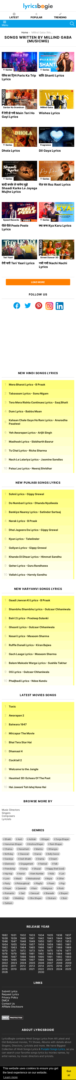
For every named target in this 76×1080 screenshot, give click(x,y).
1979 (14, 953)
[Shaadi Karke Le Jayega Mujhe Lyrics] (19, 171)
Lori (62, 873)
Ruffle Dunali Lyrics (30, 645)
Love (7, 878)
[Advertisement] (38, 341)
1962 (5, 947)
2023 (50, 968)
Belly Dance (53, 854)
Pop (63, 883)
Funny (24, 869)
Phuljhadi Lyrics (28, 681)
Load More (38, 282)
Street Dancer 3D (49, 257)
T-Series (7, 69)
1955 (14, 944)
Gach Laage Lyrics (33, 654)
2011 (13, 965)
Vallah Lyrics (28, 574)
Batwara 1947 (18, 724)
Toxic (12, 706)
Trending (60, 17)
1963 (14, 947)
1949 (32, 941)
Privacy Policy (10, 997)
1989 (32, 956)
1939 (14, 938)
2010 (5, 965)
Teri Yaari (8, 257)
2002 (5, 962)
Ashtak (32, 839)
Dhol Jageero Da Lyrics (33, 530)
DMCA (5, 1000)
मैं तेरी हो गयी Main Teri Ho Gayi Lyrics (18, 114)
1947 (14, 941)
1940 (23, 938)
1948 (23, 941)
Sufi (6, 898)
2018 (5, 968)
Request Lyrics (10, 994)
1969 (68, 947)
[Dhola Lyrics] (19, 137)
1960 (59, 944)
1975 (50, 950)
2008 (59, 962)
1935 (50, 935)
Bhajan (45, 839)
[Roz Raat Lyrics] (56, 171)
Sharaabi (49, 893)
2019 (14, 968)
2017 (68, 965)
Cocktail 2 (15, 760)
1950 (41, 941)
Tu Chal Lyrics (28, 450)
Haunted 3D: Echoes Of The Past (29, 778)
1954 (5, 944)
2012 (23, 965)
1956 (23, 944)
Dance (38, 854)
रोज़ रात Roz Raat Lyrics (55, 184)
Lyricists (6, 819)
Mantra (39, 849)
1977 (68, 950)
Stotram (52, 898)
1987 (14, 956)
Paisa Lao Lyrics (30, 468)
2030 (41, 971)
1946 (5, 941)
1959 (50, 944)
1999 (50, 959)
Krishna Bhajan (35, 844)
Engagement (27, 864)
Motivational (34, 878)
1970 (5, 950)
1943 (50, 938)
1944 (59, 938)
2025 (68, 968)
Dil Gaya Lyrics (50, 150)
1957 (32, 944)
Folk (55, 864)
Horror (22, 873)
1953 (68, 941)
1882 (5, 935)
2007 (50, 962)
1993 (68, 956)
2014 (41, 965)
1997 (32, 959)
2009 (68, 962)
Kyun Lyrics (24, 539)
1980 (23, 953)
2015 (50, 965)
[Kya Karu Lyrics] (56, 212)
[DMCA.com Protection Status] (12, 1018)
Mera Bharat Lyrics (27, 384)
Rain (34, 888)
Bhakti (8, 839)
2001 (68, 959)
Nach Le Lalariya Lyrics (36, 459)
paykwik (50, 915)
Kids (52, 873)
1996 (23, 959)
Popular (36, 17)
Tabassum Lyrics (28, 393)
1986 (5, 956)
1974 (41, 950)
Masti (18, 878)
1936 (59, 935)
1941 (32, 938)
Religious (47, 888)
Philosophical (22, 883)
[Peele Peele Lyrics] (19, 212)
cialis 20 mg (7, 915)
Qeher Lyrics (28, 565)
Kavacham (24, 849)
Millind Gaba (46, 107)
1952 (59, 941)
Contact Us (8, 1003)
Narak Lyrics (23, 521)
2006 (41, 962)
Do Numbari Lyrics (33, 503)
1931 (13, 935)
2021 (32, 968)
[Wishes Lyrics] (56, 99)
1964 (23, 947)
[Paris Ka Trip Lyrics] (19, 62)
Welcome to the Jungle (23, 769)
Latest (14, 17)
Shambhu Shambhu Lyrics (40, 609)
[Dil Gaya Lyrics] (56, 137)
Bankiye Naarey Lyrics (35, 512)
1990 (41, 956)
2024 (59, 968)
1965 (32, 947)
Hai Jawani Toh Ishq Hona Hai (27, 787)
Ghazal (37, 869)
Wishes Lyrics (49, 113)
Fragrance (45, 145)
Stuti (64, 898)
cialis (17, 915)
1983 (50, 953)
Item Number (37, 873)
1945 (68, 938)
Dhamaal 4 (16, 751)
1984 (59, 953)
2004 (23, 962)
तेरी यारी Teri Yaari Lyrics (18, 263)
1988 (23, 956)
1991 (50, 956)
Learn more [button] (10, 1077)
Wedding (19, 898)
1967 (50, 947)
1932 (23, 935)
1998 (41, 959)
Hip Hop (8, 873)
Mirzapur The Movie (21, 733)
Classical (24, 854)
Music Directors (11, 809)
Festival (43, 864)
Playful (39, 883)
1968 (59, 947)
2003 (14, 962)
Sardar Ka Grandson (13, 107)
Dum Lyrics (25, 411)
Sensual (35, 893)
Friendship (10, 869)
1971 (13, 950)
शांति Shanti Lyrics (51, 75)
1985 (68, 953)
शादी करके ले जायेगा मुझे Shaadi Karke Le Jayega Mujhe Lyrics (19, 188)
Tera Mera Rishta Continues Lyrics (38, 402)
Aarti (20, 839)
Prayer (8, 888)
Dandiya (9, 859)
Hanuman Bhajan (13, 844)
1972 (23, 950)
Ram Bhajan (56, 844)
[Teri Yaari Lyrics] (19, 249)
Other (61, 878)
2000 (59, 959)
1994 (5, 959)
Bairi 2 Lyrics (28, 618)
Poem (51, 883)
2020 (23, 968)
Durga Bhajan (62, 839)
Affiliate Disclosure (12, 1006)
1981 (32, 953)
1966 (41, 947)
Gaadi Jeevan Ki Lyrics (29, 600)
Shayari (64, 893)
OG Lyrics (29, 672)
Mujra (49, 878)
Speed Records (11, 220)
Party (7, 883)
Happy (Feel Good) (55, 869)
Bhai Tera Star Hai (20, 742)
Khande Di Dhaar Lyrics (35, 556)
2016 (59, 965)
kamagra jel (62, 915)
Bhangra (53, 849)
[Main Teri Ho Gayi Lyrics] (19, 99)
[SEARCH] (72, 23)
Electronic (9, 864)
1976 (59, 950)
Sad (23, 893)
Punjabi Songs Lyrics (53, 1049)
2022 (41, 968)
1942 (41, 938)
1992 (59, 956)
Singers (6, 812)
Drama (41, 859)
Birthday (9, 854)
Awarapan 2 (16, 715)
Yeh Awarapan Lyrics (30, 432)
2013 (32, 965)
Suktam (8, 903)
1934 (41, 935)
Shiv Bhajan (36, 898)
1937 (68, 935)
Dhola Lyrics (11, 150)
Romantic (9, 893)
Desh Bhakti (25, 859)
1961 (68, 944)
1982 (41, 953)
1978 (5, 953)
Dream (54, 859)
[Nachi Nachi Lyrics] (56, 249)
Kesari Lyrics (29, 636)
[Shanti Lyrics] (56, 62)
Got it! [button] (69, 1073)
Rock (61, 888)
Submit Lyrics (9, 991)
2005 (32, 962)
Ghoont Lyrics (32, 627)
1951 (50, 941)
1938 (5, 938)
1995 (14, 959)
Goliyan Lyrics (27, 547)
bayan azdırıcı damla (33, 915)
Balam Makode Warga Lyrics (38, 663)
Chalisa (8, 849)
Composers (8, 815)
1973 (32, 950)
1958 (41, 944)
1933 (32, 935)
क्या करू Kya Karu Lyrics (55, 225)
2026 (5, 971)
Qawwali (21, 888)
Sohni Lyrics (26, 494)
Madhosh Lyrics (31, 441)
